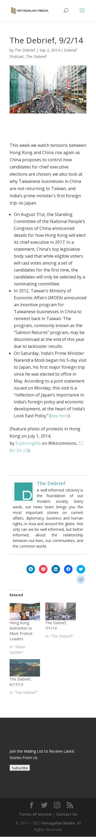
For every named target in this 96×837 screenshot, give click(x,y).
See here (60, 416)
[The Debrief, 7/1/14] (60, 611)
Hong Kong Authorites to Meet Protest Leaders (21, 630)
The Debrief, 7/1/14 (56, 625)
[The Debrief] (23, 498)
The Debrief (25, 50)
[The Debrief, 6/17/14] (25, 668)
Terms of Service (35, 814)
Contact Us (66, 814)
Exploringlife (28, 443)
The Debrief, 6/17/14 (20, 682)
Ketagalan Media (58, 823)
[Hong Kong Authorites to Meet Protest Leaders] (25, 611)
